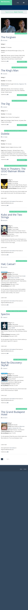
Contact (25, 469)
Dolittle (5, 133)
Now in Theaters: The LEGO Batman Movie (13, 170)
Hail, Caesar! (8, 264)
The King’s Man (9, 70)
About (21, 469)
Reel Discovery (5, 1)
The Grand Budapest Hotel (13, 413)
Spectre (5, 314)
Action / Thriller (15, 67)
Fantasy (21, 211)
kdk (7, 61)
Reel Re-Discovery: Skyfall (11, 364)
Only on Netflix (24, 100)
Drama (25, 33)
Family (25, 130)
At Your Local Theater (19, 33)
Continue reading (21, 61)
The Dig (5, 103)
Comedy (21, 130)
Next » (8, 459)
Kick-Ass (16, 84)
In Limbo (25, 211)
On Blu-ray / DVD (23, 261)
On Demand (18, 100)
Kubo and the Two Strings (11, 216)
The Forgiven (8, 37)
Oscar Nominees (23, 311)
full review (12, 201)
